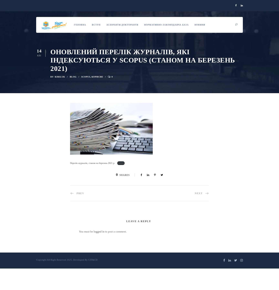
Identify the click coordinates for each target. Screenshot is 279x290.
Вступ (96, 25)
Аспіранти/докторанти (122, 25)
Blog (73, 77)
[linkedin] (242, 5)
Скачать (121, 163)
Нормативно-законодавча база (166, 25)
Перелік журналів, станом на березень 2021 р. (93, 163)
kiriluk (60, 77)
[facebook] (236, 5)
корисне (97, 77)
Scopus (85, 77)
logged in (99, 231)
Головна (80, 25)
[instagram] (241, 260)
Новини (200, 25)
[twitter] (235, 260)
